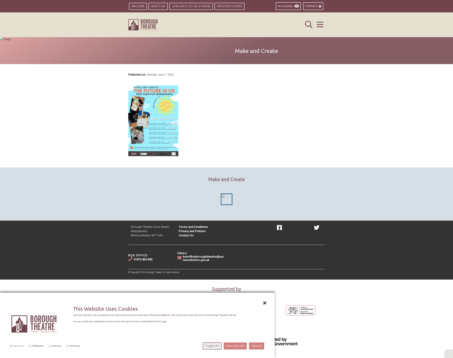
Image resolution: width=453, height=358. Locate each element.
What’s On (158, 6)
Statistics (56, 346)
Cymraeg (311, 6)
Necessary (18, 346)
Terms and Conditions (193, 227)
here (164, 315)
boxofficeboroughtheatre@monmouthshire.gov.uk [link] (203, 258)
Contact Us (186, 235)
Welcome (137, 6)
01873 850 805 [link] (143, 259)
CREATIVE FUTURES (229, 6)
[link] (147, 25)
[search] (309, 25)
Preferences (38, 346)
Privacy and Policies (192, 231)
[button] (320, 25)
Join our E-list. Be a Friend (191, 6)
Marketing (74, 346)
